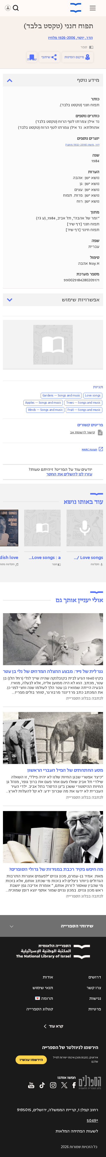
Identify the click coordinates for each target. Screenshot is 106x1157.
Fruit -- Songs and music (84, 410)
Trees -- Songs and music (83, 402)
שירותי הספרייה (77, 926)
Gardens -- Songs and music (61, 395)
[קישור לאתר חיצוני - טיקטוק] (42, 1085)
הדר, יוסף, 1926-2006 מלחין (70, 37)
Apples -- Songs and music (43, 402)
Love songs (93, 395)
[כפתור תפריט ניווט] (92, 8)
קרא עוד (56, 1026)
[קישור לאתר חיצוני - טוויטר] (64, 1085)
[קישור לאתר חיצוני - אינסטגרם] (53, 1085)
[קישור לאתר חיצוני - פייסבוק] (74, 1085)
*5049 (92, 1121)
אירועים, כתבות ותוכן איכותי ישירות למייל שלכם (75, 1059)
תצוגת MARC (89, 449)
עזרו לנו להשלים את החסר (69, 474)
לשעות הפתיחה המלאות (76, 1131)
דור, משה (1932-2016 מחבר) (82, 145)
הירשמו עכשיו (31, 1059)
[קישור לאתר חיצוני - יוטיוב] (31, 1085)
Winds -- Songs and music (45, 410)
